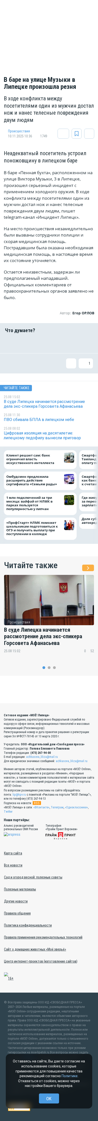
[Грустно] (72, 343)
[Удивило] (57, 343)
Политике (70, 1076)
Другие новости (16, 901)
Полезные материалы (20, 889)
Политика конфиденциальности (28, 925)
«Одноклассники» (76, 807)
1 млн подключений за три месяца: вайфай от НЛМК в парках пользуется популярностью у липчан (29, 503)
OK (49, 1098)
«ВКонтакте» (41, 807)
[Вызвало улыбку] (26, 343)
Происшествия (19, 131)
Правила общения (17, 913)
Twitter (8, 811)
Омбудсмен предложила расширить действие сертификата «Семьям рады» (32, 480)
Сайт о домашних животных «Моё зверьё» (35, 949)
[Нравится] (10, 343)
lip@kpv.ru (19, 794)
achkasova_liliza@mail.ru (42, 757)
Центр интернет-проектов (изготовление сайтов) (40, 961)
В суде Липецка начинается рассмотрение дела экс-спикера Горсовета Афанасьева (43, 636)
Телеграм (57, 807)
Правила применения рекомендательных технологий (43, 937)
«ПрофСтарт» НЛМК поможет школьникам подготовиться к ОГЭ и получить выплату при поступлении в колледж (32, 528)
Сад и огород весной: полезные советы (33, 877)
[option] (49, 617)
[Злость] (88, 343)
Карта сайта (13, 853)
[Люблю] (41, 343)
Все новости (13, 865)
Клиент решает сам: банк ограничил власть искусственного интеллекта (30, 459)
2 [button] (49, 667)
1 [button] (43, 667)
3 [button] (54, 667)
